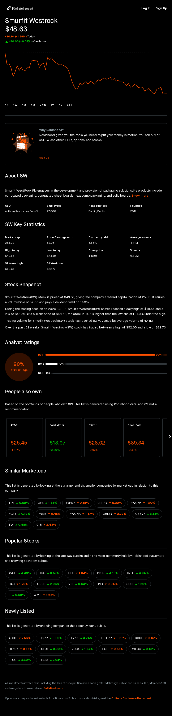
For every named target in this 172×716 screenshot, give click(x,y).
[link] (146, 8)
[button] (7, 107)
